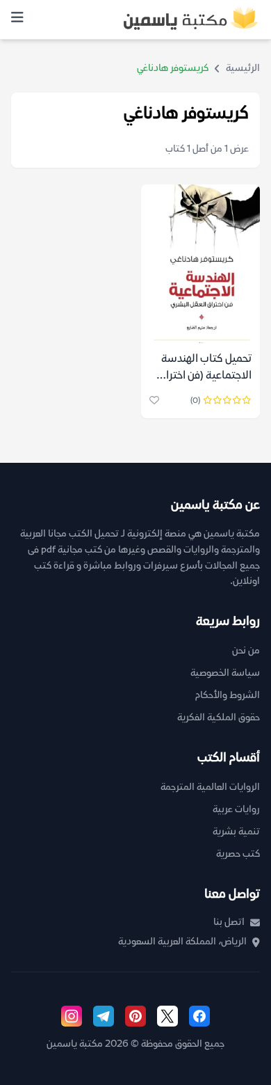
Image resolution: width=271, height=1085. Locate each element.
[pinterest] (135, 1016)
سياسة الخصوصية (225, 673)
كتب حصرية (238, 854)
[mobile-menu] (17, 19)
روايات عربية (236, 810)
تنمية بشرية (236, 832)
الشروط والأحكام (227, 696)
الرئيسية (243, 68)
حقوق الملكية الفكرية (218, 718)
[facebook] (199, 1016)
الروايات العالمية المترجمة (210, 787)
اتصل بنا (229, 922)
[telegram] (103, 1016)
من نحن (246, 651)
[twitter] (167, 1016)
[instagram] (71, 1016)
